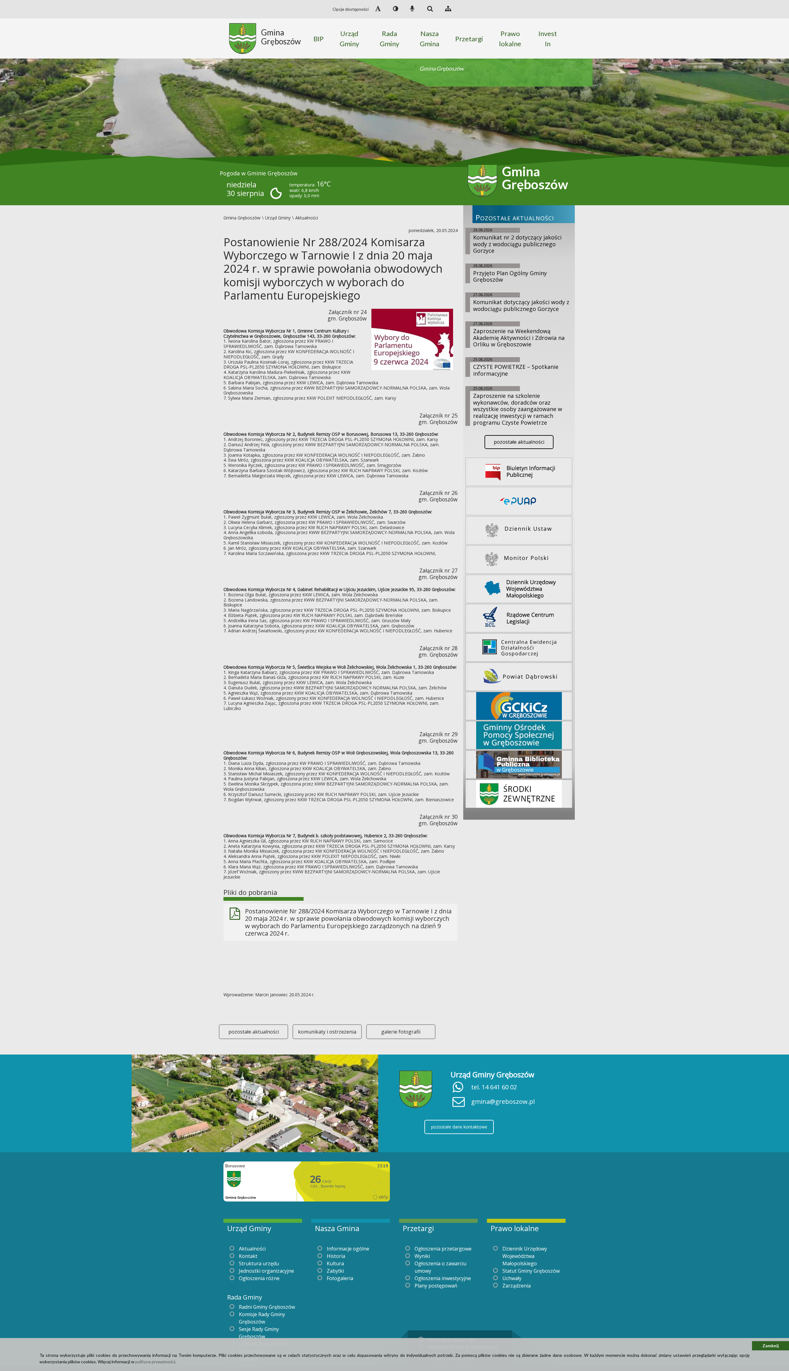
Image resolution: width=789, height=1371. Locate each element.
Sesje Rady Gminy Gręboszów (259, 1333)
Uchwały (511, 1278)
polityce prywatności (155, 1361)
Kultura (335, 1263)
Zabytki (335, 1270)
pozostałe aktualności (253, 1031)
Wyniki (422, 1256)
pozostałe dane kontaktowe (459, 1127)
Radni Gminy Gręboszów (267, 1307)
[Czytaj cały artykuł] (412, 339)
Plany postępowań (436, 1285)
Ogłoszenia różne (259, 1278)
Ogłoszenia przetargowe (443, 1248)
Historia (336, 1256)
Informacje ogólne (348, 1248)
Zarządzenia (516, 1285)
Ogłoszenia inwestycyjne (443, 1278)
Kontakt (248, 1256)
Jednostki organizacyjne (266, 1270)
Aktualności (252, 1248)
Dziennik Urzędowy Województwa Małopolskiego (524, 1256)
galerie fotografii (400, 1031)
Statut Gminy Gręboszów (531, 1270)
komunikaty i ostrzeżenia (327, 1031)
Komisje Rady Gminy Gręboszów (262, 1318)
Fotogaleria (340, 1278)
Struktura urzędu (259, 1263)
